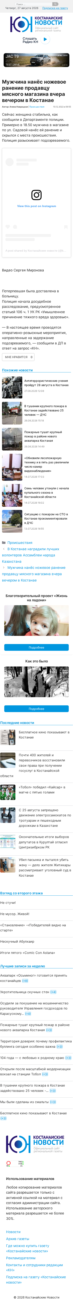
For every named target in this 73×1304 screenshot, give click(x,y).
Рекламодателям (20, 1258)
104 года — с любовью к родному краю (32, 1058)
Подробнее (36, 647)
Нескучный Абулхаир (17, 941)
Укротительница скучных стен (24, 992)
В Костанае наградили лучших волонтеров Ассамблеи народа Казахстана (30, 555)
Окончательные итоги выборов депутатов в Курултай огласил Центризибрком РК (44, 842)
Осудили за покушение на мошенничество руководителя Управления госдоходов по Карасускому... (34, 1008)
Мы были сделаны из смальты (24, 1102)
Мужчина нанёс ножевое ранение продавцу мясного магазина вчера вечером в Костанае (33, 574)
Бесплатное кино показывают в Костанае (33, 1113)
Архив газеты (17, 1239)
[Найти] (55, 4)
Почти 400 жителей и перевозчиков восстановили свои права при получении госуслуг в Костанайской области (32, 765)
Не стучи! (8, 903)
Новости (13, 1232)
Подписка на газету (55, 8)
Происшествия (36, 106)
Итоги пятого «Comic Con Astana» (27, 953)
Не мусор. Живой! (14, 914)
